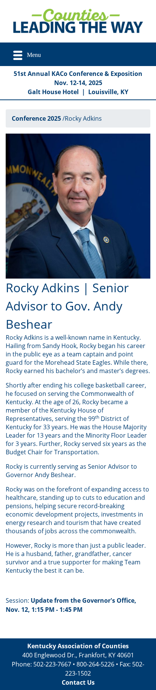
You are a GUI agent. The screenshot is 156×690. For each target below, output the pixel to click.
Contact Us (78, 682)
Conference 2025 (36, 118)
